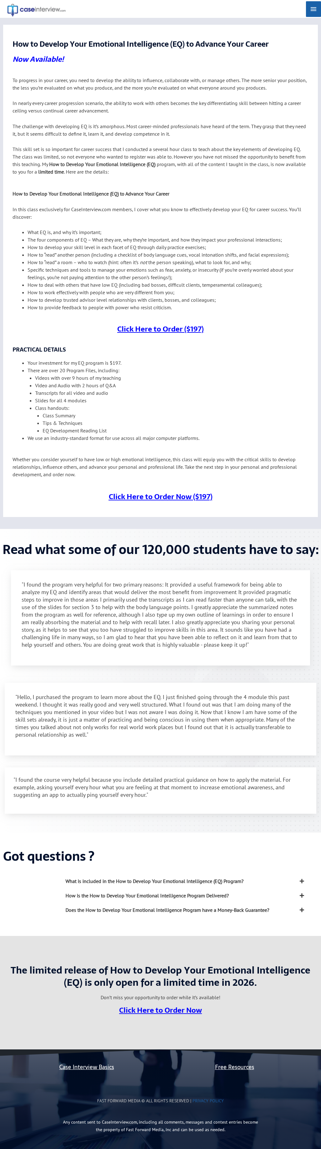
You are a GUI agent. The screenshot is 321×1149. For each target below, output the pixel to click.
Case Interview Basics (86, 1067)
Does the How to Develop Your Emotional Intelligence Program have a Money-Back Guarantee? (167, 910)
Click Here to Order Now (160, 1010)
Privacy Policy (208, 1101)
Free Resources (234, 1067)
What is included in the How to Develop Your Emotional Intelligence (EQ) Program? (155, 881)
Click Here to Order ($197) (160, 329)
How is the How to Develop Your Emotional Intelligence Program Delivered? (147, 895)
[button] (187, 881)
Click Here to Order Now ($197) (161, 497)
